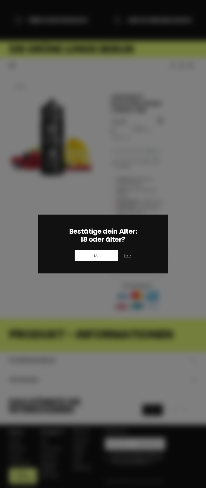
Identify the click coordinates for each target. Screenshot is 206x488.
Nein (127, 256)
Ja (96, 255)
